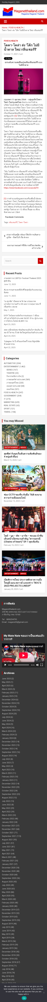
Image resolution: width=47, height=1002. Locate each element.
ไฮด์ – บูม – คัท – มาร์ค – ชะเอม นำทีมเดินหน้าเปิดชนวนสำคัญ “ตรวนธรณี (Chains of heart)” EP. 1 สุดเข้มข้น (23, 538)
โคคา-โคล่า (23, 222)
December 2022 (8, 783)
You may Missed (13, 420)
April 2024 (6, 727)
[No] (43, 992)
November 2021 (9, 829)
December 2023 (8, 741)
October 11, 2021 (11, 54)
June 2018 (6, 973)
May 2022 (6, 808)
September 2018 (9, 962)
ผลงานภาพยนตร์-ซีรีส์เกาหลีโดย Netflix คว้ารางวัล (23, 246)
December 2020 (8, 868)
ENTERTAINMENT (11, 366)
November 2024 (9, 703)
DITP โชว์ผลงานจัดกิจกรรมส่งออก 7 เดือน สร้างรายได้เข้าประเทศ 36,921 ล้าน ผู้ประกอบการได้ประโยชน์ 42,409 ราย (23, 318)
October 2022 (8, 790)
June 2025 (6, 678)
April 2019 (6, 938)
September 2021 (9, 836)
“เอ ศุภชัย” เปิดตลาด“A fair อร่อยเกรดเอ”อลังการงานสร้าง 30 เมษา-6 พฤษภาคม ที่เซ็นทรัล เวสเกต (22, 304)
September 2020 (9, 878)
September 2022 (9, 794)
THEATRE (11, 373)
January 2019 (7, 948)
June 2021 (6, 847)
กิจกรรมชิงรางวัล (14, 376)
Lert (21, 54)
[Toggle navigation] (5, 21)
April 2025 (6, 685)
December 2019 (8, 910)
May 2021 (6, 850)
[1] (16, 116)
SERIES (10, 370)
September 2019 (9, 920)
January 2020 (7, 906)
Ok (24, 998)
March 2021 (7, 857)
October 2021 (8, 832)
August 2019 (7, 924)
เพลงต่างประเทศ (13, 386)
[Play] (5, 665)
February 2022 (8, 818)
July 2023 (6, 759)
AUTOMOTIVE (10, 363)
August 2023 (7, 755)
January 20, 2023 (11, 589)
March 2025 (7, 689)
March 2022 (7, 815)
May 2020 (6, 892)
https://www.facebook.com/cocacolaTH (21, 188)
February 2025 (8, 692)
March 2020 (7, 899)
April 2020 (6, 896)
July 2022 (6, 801)
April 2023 (6, 769)
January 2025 (7, 696)
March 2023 (7, 773)
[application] (23, 655)
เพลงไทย (10, 389)
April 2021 (6, 854)
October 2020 (8, 875)
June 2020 (6, 889)
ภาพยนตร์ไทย (13, 383)
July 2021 (6, 843)
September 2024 (9, 710)
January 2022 (7, 822)
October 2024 (8, 706)
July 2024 (6, 717)
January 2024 (7, 738)
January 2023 (7, 780)
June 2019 (6, 931)
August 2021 (7, 840)
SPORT (7, 409)
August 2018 (7, 966)
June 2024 (6, 720)
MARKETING (9, 402)
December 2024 (8, 699)
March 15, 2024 (10, 460)
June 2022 (6, 804)
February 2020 (8, 903)
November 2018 (9, 955)
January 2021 (7, 864)
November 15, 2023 (12, 501)
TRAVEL (7, 412)
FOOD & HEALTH (11, 41)
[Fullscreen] (41, 665)
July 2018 (6, 969)
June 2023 (6, 762)
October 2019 (8, 917)
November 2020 (9, 871)
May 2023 (6, 766)
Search (40, 261)
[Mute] (37, 665)
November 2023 (9, 745)
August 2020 (7, 882)
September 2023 (9, 752)
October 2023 (8, 748)
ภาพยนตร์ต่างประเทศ (16, 379)
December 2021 (8, 825)
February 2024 (8, 734)
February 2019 (8, 945)
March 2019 (7, 941)
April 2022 (6, 811)
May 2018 (6, 976)
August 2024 (7, 713)
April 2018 (6, 980)
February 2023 (8, 776)
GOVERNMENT (10, 396)
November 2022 (9, 787)
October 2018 (8, 959)
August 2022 (7, 797)
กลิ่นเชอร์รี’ (13, 222)
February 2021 (8, 861)
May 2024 (6, 724)
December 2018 (8, 952)
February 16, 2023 (11, 545)
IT (5, 399)
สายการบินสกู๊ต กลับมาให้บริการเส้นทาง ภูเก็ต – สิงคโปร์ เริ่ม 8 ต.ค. (23, 236)
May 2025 (6, 682)
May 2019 (6, 934)
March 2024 (7, 731)
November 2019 (9, 913)
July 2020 (6, 885)
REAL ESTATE (10, 405)
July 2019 (6, 927)
